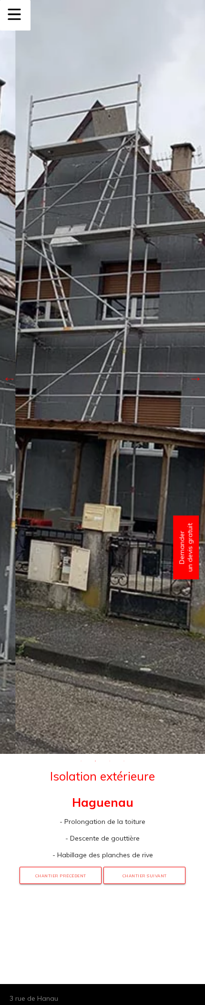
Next (195, 377)
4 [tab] (124, 761)
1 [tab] (81, 761)
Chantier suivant (145, 875)
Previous (9, 377)
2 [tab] (95, 761)
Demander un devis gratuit (185, 547)
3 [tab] (109, 761)
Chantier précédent (60, 875)
